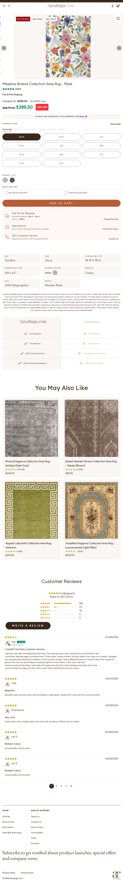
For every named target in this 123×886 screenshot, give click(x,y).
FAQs (33, 838)
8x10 (21, 145)
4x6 (101, 145)
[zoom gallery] (118, 18)
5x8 (61, 145)
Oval (25, 129)
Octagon (52, 129)
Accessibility (37, 832)
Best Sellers (8, 827)
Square (42, 129)
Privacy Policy (8, 873)
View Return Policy (110, 229)
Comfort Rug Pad (77, 193)
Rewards (35, 843)
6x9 (61, 154)
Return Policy (37, 827)
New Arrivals (8, 822)
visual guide (115, 124)
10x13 (21, 154)
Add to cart (61, 203)
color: (9, 175)
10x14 (21, 137)
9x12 (61, 137)
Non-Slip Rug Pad (18, 193)
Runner (33, 129)
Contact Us (113, 239)
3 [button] (61, 786)
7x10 (21, 163)
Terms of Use (27, 873)
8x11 (61, 163)
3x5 (101, 154)
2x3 (101, 137)
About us (35, 816)
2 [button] (56, 786)
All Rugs (6, 816)
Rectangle (7, 129)
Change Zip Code (111, 219)
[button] (8, 88)
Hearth (62, 129)
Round (17, 129)
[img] (11, 637)
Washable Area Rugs (11, 832)
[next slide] (119, 48)
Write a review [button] (28, 625)
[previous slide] (4, 48)
